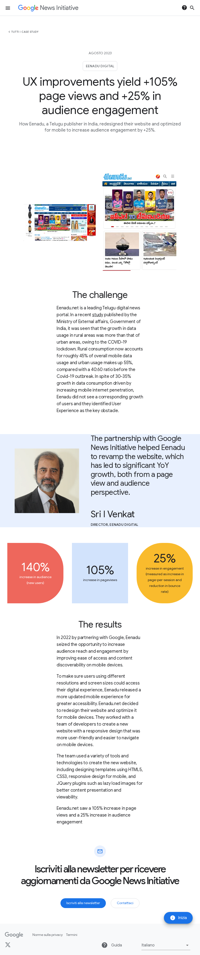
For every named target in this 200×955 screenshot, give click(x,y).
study (97, 314)
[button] (165, 945)
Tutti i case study (25, 32)
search (192, 8)
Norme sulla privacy (47, 935)
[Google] (14, 935)
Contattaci (125, 903)
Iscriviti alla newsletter (83, 903)
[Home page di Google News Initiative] (48, 8)
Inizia (178, 918)
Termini (71, 935)
